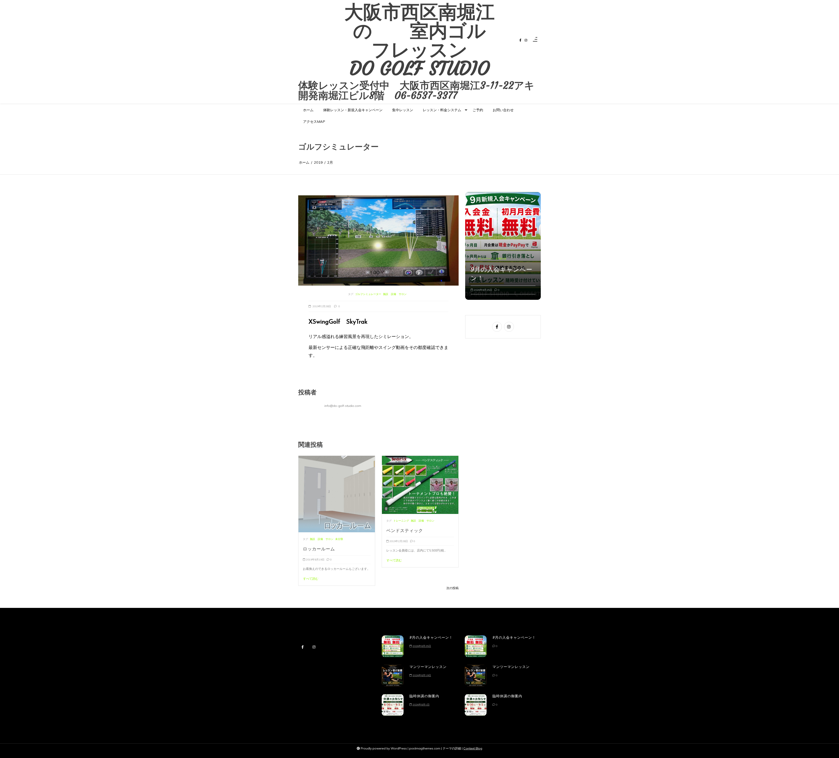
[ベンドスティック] (420, 485)
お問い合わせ (503, 110)
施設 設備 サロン (395, 294)
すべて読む (310, 579)
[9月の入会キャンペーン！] (393, 646)
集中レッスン (402, 110)
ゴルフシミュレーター (368, 294)
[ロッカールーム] (336, 494)
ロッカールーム (319, 549)
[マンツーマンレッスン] (393, 676)
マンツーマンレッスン (508, 273)
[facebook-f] (520, 40)
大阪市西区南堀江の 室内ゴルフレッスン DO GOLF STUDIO (419, 40)
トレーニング (401, 520)
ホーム (308, 110)
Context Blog (472, 748)
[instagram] (526, 40)
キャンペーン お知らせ (500, 258)
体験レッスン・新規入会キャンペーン (353, 110)
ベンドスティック (404, 530)
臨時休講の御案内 (424, 696)
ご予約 (478, 110)
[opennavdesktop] (535, 40)
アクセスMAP (314, 121)
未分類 (339, 539)
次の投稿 (452, 588)
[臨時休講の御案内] (393, 705)
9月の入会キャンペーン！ (431, 637)
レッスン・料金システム (442, 110)
